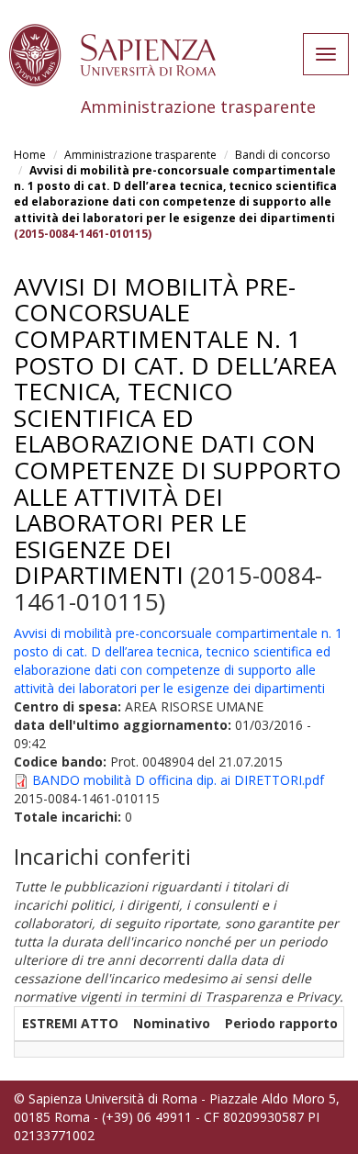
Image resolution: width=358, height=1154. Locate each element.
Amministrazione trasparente (140, 154)
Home (30, 154)
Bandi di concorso (282, 154)
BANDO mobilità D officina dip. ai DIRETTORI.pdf (178, 780)
